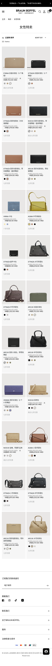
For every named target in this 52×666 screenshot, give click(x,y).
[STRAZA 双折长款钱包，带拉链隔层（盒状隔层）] (14, 154)
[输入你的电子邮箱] (47, 585)
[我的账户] (44, 11)
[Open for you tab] (46, 651)
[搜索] (40, 11)
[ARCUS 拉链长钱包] (38, 292)
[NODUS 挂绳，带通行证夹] (14, 433)
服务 (4, 629)
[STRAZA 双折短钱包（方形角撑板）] (14, 106)
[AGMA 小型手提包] (38, 433)
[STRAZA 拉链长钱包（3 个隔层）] (38, 58)
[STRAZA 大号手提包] (38, 247)
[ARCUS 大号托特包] (38, 523)
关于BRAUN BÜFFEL (11, 620)
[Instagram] (11, 600)
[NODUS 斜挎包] (38, 385)
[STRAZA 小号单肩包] (14, 478)
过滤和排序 (9, 38)
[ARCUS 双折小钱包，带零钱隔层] (14, 337)
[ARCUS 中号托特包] (38, 337)
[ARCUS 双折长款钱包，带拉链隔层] (38, 154)
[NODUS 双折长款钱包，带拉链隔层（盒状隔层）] (38, 106)
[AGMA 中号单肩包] (38, 201)
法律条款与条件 (8, 639)
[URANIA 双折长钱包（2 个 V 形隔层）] (14, 385)
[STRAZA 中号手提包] (14, 292)
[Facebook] (5, 600)
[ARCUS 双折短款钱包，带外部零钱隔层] (14, 523)
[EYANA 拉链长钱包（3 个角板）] (14, 58)
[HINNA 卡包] (14, 201)
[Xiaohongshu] (24, 601)
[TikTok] (18, 600)
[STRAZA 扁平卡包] (14, 247)
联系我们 (5, 611)
